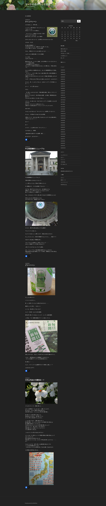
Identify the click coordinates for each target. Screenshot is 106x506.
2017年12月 (63, 97)
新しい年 (62, 57)
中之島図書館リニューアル (35, 149)
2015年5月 (63, 125)
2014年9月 (63, 136)
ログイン (62, 177)
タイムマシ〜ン (31, 21)
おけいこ (62, 157)
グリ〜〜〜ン (30, 265)
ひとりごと (63, 159)
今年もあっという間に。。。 (66, 53)
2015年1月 (63, 131)
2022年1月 (63, 79)
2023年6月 (63, 76)
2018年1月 (63, 95)
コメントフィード (64, 182)
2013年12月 (63, 147)
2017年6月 (63, 102)
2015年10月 (63, 118)
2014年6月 (63, 141)
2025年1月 (63, 72)
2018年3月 (63, 92)
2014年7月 (63, 138)
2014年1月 (63, 145)
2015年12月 (63, 113)
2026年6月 (63, 70)
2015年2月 (63, 129)
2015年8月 (63, 122)
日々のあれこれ (64, 164)
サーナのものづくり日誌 (37, 4)
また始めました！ (64, 55)
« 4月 (65, 40)
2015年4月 (63, 127)
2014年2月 (63, 143)
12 (65, 34)
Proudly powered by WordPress (31, 503)
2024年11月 (63, 74)
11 (62, 34)
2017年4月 (63, 106)
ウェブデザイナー (64, 155)
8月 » (77, 40)
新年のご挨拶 (63, 51)
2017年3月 (63, 108)
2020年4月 (63, 83)
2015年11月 (63, 115)
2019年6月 (63, 88)
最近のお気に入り (64, 48)
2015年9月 (63, 120)
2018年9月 (63, 90)
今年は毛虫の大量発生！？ (34, 380)
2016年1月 (63, 111)
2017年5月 (63, 104)
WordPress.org (64, 184)
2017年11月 (63, 99)
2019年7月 (63, 86)
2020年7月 (63, 81)
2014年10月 (63, 134)
